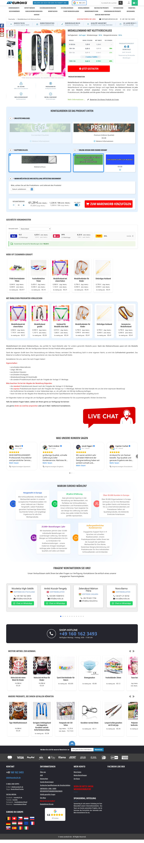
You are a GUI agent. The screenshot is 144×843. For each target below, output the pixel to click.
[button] (6, 456)
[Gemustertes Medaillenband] (126, 313)
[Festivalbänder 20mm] (113, 666)
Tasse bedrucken (137, 677)
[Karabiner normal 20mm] (90, 711)
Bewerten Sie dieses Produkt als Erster (104, 99)
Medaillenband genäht (39, 325)
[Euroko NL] (26, 818)
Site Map (43, 798)
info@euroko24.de (24, 598)
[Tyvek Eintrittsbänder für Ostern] (66, 666)
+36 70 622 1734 (89, 598)
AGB (41, 775)
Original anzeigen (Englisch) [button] (54, 466)
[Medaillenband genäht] (40, 313)
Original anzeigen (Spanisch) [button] (20, 466)
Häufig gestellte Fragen (47, 794)
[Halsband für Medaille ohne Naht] (61, 313)
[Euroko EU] (26, 823)
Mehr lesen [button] (14, 463)
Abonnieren (98, 749)
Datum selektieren (19, 189)
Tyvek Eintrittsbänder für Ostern (66, 678)
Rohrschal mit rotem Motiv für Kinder (18, 678)
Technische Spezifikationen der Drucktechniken (55, 785)
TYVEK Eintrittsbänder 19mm (17, 279)
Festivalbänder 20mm (113, 677)
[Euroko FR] (32, 823)
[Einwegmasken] (90, 666)
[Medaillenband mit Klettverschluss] (11, 34)
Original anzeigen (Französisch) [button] (122, 466)
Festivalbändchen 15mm (38, 279)
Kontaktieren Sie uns (46, 804)
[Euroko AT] (20, 823)
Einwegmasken (89, 677)
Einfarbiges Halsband (103, 278)
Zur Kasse (77, 778)
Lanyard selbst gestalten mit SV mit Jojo (113, 723)
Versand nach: (13, 229)
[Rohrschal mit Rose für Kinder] (42, 666)
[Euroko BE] (8, 818)
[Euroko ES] (14, 828)
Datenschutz (44, 778)
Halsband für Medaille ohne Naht (61, 325)
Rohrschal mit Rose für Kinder (42, 678)
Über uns (43, 772)
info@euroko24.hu (90, 601)
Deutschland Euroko (17, 789)
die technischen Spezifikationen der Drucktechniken (66, 394)
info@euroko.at (56, 598)
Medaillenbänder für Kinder (81, 279)
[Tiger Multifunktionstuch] (18, 711)
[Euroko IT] (26, 828)
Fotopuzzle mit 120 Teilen (65, 723)
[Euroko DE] (8, 823)
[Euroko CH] (14, 818)
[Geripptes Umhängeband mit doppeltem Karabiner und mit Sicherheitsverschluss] (42, 711)
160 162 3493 (15, 772)
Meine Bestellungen (80, 775)
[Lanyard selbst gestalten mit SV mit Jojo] (113, 711)
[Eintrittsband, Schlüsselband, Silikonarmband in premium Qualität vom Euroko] (16, 2)
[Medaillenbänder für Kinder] (82, 268)
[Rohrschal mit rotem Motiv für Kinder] (18, 666)
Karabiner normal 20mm (89, 722)
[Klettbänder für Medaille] (11, 44)
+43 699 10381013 (56, 596)
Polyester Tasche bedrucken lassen (137, 723)
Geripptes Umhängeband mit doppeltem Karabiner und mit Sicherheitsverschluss (42, 726)
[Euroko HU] (14, 823)
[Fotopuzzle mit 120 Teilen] (66, 711)
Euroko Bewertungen (47, 782)
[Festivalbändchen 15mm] (38, 268)
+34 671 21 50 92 (122, 596)
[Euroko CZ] (20, 818)
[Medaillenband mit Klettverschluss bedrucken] (11, 54)
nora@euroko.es (122, 598)
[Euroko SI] (32, 818)
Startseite (11, 19)
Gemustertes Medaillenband (125, 325)
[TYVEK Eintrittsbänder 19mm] (17, 268)
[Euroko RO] (20, 828)
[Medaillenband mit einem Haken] (60, 268)
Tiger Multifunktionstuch (18, 722)
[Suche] (121, 3)
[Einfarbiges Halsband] (103, 268)
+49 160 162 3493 (23, 596)
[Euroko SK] (8, 828)
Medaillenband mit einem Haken (60, 279)
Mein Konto (77, 772)
